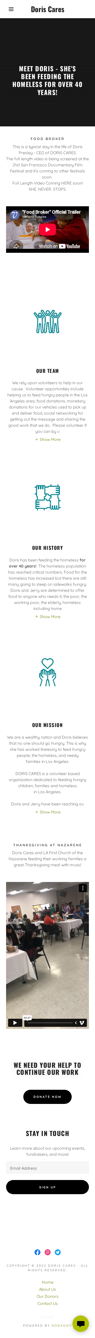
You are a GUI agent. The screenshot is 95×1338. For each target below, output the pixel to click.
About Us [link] (47, 1289)
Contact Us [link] (47, 1303)
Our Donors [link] (48, 1296)
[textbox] (47, 1167)
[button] (7, 9)
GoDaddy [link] (62, 1325)
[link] (47, 9)
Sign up (47, 1187)
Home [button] (47, 1282)
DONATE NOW (47, 1097)
